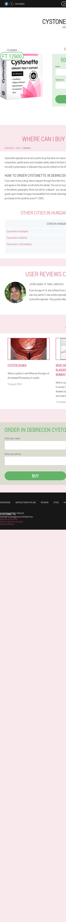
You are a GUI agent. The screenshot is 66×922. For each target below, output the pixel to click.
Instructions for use (26, 502)
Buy (35, 476)
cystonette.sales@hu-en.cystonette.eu (16, 517)
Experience (5, 502)
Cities (56, 502)
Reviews (44, 502)
